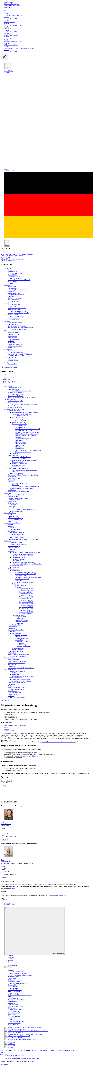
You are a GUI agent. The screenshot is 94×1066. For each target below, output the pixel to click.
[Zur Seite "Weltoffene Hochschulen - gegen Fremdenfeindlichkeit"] (23, 1034)
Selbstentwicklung (20, 575)
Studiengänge (12, 286)
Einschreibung (12, 490)
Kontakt (10, 283)
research (6, 303)
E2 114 (6, 833)
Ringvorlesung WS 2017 (26, 612)
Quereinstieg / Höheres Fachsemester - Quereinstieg (23, 475)
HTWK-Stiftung (13, 1024)
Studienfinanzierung (14, 293)
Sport (9, 996)
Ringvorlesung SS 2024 (26, 592)
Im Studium (11, 296)
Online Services (12, 503)
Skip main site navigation (8, 260)
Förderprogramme (13, 357)
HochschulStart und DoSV (19, 422)
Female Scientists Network (16, 537)
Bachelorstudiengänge (14, 387)
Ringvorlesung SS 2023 (26, 595)
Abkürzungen (23, 645)
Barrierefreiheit (29, 1058)
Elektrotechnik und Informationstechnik (26, 434)
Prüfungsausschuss (17, 565)
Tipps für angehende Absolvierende (18, 654)
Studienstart (11, 291)
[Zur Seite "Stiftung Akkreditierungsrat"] (21, 1039)
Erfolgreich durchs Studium (16, 294)
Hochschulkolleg (13, 998)
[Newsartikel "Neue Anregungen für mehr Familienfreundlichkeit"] (26, 1031)
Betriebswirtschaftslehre (22, 427)
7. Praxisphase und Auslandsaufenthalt (23, 562)
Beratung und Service (59, 895)
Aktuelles (11, 270)
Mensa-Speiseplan (13, 976)
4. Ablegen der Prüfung (18, 557)
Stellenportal (11, 347)
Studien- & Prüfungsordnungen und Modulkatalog (22, 397)
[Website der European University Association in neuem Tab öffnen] (22, 1027)
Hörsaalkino (11, 342)
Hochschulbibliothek (14, 529)
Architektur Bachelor (21, 415)
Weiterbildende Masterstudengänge (22, 391)
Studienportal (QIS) (17, 651)
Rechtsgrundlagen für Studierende (21, 681)
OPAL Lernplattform (18, 648)
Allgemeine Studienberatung (16, 671)
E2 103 (6, 871)
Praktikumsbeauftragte (14, 692)
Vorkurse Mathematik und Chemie (18, 498)
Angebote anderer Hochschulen (24, 582)
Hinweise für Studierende (22, 641)
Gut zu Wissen (12, 504)
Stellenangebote (12, 271)
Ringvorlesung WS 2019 (26, 605)
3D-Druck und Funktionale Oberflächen (27, 432)
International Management (23, 439)
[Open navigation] (1, 61)
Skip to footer (8, 7)
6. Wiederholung (16, 560)
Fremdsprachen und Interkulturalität (25, 574)
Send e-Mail (4, 840)
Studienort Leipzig (13, 332)
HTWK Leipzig (5, 257)
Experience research (14, 318)
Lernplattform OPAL (14, 1013)
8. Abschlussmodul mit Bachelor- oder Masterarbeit (26, 564)
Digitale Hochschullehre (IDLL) (17, 1009)
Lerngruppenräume (13, 547)
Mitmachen (15, 536)
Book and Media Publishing (23, 430)
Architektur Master (20, 458)
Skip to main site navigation (12, 5)
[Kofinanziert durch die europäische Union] (15, 1055)
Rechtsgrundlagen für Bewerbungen (22, 488)
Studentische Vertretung (15, 346)
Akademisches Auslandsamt (16, 689)
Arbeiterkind (15, 674)
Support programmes (14, 309)
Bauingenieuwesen (20, 425)
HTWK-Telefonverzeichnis (16, 972)
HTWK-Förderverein (14, 1023)
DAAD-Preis (15, 471)
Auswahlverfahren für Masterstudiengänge (24, 460)
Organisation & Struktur (15, 276)
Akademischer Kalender (15, 542)
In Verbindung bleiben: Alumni (17, 329)
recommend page (9, 904)
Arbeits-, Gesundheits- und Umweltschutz (20, 975)
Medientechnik (19, 445)
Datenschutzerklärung (18, 1058)
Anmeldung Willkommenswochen (25, 509)
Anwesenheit (19, 623)
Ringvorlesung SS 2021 (26, 602)
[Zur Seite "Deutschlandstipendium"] (13, 1032)
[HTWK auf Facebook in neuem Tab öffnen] (9, 1045)
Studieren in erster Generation (16, 663)
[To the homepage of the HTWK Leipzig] (12, 259)
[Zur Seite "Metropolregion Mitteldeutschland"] (17, 1036)
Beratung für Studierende (15, 1006)
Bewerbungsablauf (17, 417)
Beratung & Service (14, 301)
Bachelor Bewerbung (14, 410)
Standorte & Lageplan (14, 278)
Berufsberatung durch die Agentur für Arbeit (21, 668)
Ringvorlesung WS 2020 (26, 603)
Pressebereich (12, 985)
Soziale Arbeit (19, 448)
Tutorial (21, 643)
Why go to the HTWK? (15, 407)
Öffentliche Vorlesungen (15, 1016)
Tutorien (10, 526)
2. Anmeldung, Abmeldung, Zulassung (23, 554)
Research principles (13, 306)
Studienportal (12, 1014)
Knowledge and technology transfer (18, 313)
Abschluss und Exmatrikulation (17, 656)
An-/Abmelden (12, 364)
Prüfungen (11, 551)
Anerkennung (19, 618)
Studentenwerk (12, 694)
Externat (10, 481)
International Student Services (16, 682)
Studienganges (11, 888)
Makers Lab (11, 406)
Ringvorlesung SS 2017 (26, 613)
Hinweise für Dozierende (22, 646)
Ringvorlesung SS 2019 (26, 607)
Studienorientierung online (15, 401)
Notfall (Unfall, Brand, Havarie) (17, 973)
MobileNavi (4, 1064)
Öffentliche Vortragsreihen (15, 273)
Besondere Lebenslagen (15, 298)
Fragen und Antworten (18, 615)
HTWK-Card (12, 653)
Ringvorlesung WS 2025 (26, 588)
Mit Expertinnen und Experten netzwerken (20, 327)
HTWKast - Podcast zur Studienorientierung (24, 404)
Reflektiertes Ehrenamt (22, 579)
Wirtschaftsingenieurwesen (23, 452)
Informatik (18, 437)
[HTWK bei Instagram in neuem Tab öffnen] (9, 1042)
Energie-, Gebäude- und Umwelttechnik (27, 435)
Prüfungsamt (11, 684)
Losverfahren (15, 453)
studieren (7, 285)
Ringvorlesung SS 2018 (26, 610)
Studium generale (13, 569)
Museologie (18, 447)
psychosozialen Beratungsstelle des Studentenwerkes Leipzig (58, 742)
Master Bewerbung (13, 455)
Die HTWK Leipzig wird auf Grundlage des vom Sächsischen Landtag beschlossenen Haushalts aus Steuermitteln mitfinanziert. (43, 1050)
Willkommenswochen (18, 508)
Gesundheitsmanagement (15, 339)
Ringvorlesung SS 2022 (26, 598)
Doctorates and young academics (17, 311)
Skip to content (8, 2)
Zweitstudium (12, 476)
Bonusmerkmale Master (19, 465)
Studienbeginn (12, 501)
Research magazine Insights (16, 316)
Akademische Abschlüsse (15, 396)
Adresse (6, 729)
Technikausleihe (16, 625)
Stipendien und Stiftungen (15, 518)
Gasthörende (11, 480)
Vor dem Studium (13, 288)
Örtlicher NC (15, 485)
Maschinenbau (19, 440)
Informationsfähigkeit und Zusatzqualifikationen (29, 577)
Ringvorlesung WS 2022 (26, 597)
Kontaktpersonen (13, 360)
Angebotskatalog (17, 570)
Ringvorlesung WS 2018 (26, 608)
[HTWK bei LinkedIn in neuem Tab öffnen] (9, 1044)
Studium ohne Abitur (14, 478)
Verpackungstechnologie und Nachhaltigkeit (28, 450)
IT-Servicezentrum (13, 993)
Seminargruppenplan (21, 635)
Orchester (11, 341)
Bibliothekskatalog (17, 649)
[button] (7, 66)
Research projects (13, 314)
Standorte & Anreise (14, 981)
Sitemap (36, 1058)
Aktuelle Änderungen (21, 638)
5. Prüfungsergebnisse (18, 559)
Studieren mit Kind (13, 659)
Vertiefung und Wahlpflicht (16, 630)
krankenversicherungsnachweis (21, 679)
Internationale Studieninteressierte (18, 468)
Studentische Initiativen (15, 344)
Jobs (9, 521)
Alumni (10, 1019)
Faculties (7, 72)
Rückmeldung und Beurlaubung (17, 544)
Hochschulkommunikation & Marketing (19, 280)
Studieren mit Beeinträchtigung (17, 661)
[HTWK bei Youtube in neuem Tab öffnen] (9, 1047)
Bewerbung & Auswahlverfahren (17, 290)
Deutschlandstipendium (15, 519)
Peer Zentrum (12, 528)
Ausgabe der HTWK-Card (16, 495)
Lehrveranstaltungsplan (18, 633)
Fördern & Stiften (13, 324)
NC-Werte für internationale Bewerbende (27, 486)
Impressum (9, 1058)
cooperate (7, 321)
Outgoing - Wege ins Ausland (16, 355)
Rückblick (18, 587)
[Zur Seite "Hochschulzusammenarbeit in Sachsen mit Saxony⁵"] (14, 1037)
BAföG (10, 514)
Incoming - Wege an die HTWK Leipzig (20, 354)
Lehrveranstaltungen (14, 546)
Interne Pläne (19, 640)
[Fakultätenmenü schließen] (4, 57)
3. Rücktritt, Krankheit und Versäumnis (23, 556)
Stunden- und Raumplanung (16, 687)
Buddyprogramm (17, 511)
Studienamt (11, 686)
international (8, 349)
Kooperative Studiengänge (16, 392)
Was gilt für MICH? (21, 617)
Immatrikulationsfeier (14, 499)
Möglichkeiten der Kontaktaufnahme (15, 725)
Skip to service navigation (11, 4)
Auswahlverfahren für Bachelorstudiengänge (25, 412)
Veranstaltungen (12, 359)
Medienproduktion (20, 443)
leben (6, 331)
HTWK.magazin (13, 986)
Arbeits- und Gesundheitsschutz (17, 697)
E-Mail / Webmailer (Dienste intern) (18, 983)
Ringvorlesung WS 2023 (26, 593)
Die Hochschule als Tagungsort (17, 326)
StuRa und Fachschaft (21, 620)
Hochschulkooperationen (15, 352)
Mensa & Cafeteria (13, 334)
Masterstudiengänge (14, 389)
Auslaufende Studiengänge (16, 394)
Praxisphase (11, 628)
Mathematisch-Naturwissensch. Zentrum (19, 995)
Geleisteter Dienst (20, 420)
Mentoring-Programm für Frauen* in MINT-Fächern (23, 539)
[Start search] (20, 251)
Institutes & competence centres (17, 308)
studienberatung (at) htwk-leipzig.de (27, 756)
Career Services (12, 691)
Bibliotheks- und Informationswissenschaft (27, 429)
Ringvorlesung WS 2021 (26, 600)
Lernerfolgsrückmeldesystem (16, 534)
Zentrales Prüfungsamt (14, 991)
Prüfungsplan (15, 567)
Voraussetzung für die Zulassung (21, 414)
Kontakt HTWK (9, 171)
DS (5, 830)
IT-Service (11, 696)
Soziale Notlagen (13, 516)
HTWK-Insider (12, 402)
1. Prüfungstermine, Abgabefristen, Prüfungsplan (26, 552)
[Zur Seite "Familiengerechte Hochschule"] (15, 1029)
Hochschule (7, 268)
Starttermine (18, 580)
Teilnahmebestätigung (21, 621)
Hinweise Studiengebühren (19, 463)
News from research (14, 304)
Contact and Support (14, 319)
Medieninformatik (20, 442)
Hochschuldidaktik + (14, 1011)
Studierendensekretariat (15, 677)
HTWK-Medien (12, 281)
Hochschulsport (12, 336)
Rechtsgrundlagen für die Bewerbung (19, 491)
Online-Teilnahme (20, 585)
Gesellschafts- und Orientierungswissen (26, 572)
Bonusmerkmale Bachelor (19, 424)
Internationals (12, 506)
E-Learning (11, 531)
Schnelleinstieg (8, 71)
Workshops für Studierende (16, 532)
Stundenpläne (12, 978)
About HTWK (12, 275)
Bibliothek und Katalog (15, 990)
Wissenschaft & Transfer (15, 322)
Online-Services (12, 631)
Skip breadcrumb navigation (9, 367)
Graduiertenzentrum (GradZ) (16, 1021)
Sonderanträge (19, 419)
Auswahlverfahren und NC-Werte (18, 483)
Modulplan (18, 636)
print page (7, 903)
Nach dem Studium (13, 299)
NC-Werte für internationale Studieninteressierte (25, 470)
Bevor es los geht (13, 496)
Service (6, 727)
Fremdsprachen (12, 337)
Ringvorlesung (16, 584)
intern (6, 362)
